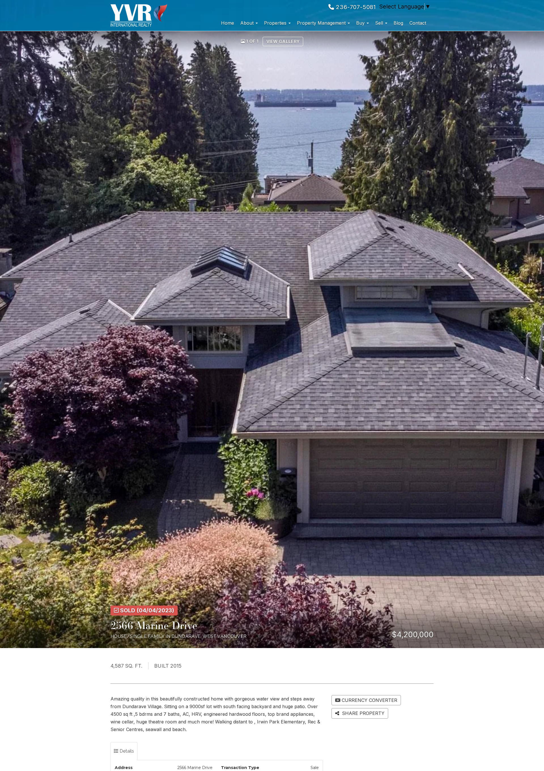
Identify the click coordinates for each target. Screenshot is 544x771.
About (247, 23)
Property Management (322, 23)
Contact (417, 23)
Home (227, 23)
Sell (379, 23)
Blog (398, 23)
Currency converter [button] (369, 700)
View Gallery (283, 41)
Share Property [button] (362, 713)
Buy (361, 23)
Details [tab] (126, 751)
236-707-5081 (355, 7)
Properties (276, 23)
